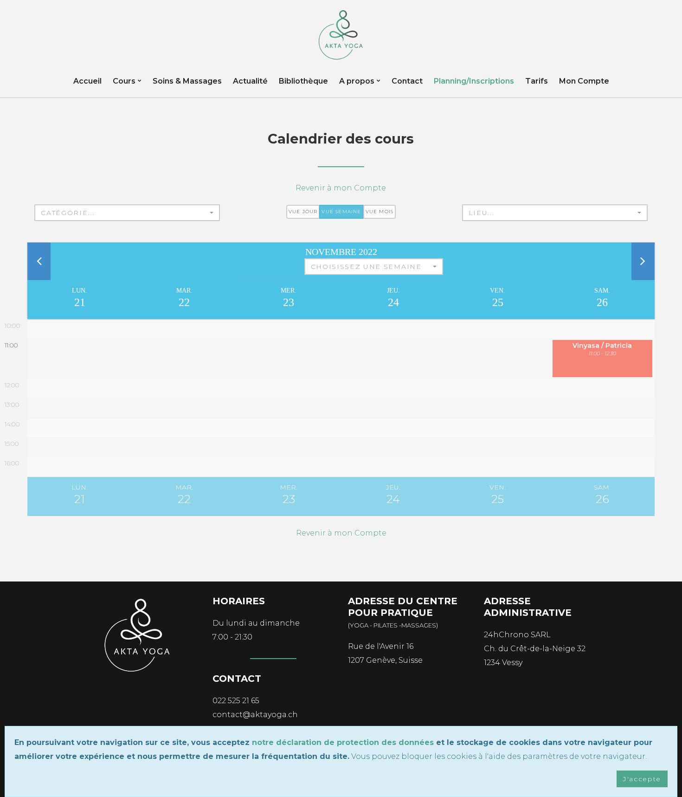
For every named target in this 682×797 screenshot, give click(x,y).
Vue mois (380, 212)
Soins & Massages (187, 81)
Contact (407, 81)
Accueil (87, 81)
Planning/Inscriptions (474, 81)
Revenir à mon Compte (341, 187)
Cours (124, 81)
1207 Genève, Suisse (385, 660)
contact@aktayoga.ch (255, 714)
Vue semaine (341, 212)
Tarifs (536, 81)
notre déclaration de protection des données (343, 742)
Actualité (250, 81)
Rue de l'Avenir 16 (380, 646)
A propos (356, 81)
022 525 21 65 (235, 700)
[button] (127, 212)
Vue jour (303, 212)
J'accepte (642, 779)
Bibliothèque (303, 81)
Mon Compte (584, 81)
